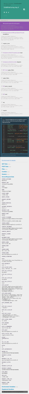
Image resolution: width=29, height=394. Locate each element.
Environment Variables (8, 387)
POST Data (5, 166)
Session (4, 174)
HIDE (5, 15)
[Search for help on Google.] (4, 12)
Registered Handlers (8, 389)
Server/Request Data (8, 177)
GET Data (4, 164)
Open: (14, 121)
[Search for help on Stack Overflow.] (8, 12)
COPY (24, 9)
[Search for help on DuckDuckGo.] (6, 12)
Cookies (4, 171)
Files (3, 169)
